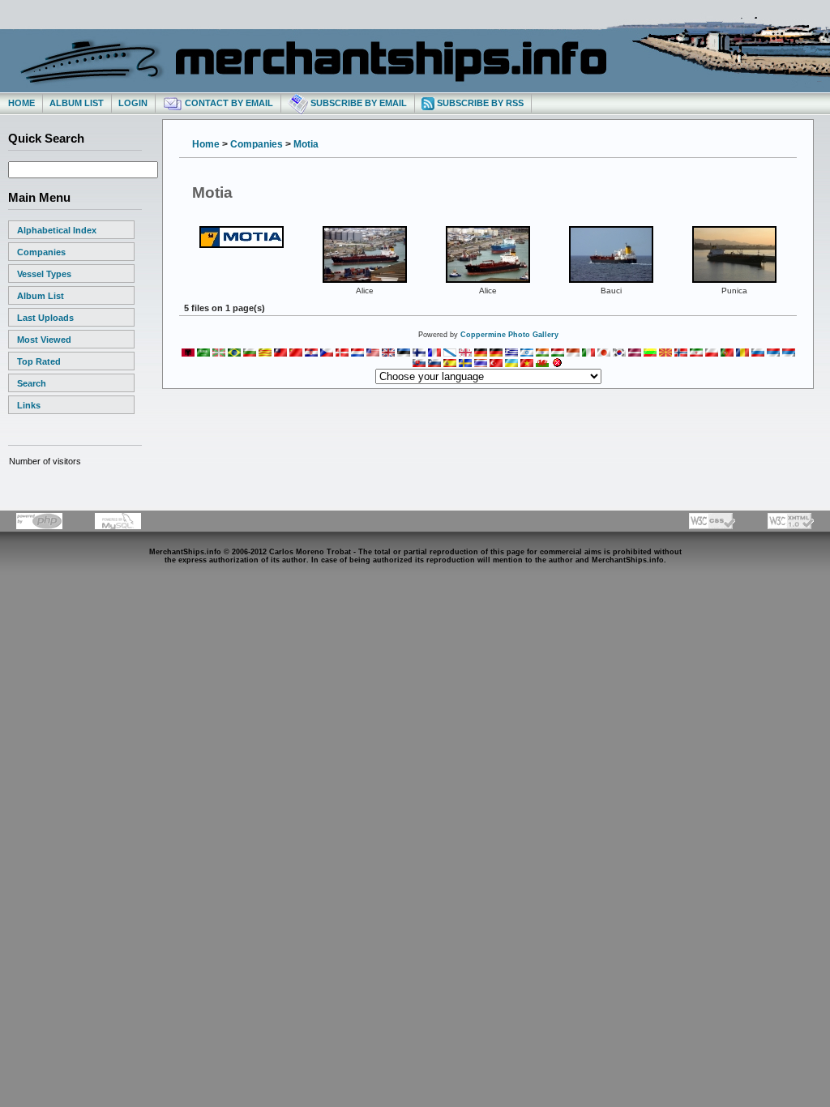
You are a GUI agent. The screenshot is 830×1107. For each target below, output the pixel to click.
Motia (306, 144)
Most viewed (44, 339)
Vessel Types (44, 274)
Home (21, 103)
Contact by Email (227, 103)
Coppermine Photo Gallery (509, 335)
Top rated (39, 361)
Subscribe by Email (357, 103)
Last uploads (45, 318)
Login (133, 103)
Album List (76, 103)
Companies (41, 252)
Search (31, 383)
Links (29, 405)
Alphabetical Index (56, 230)
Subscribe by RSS (479, 103)
